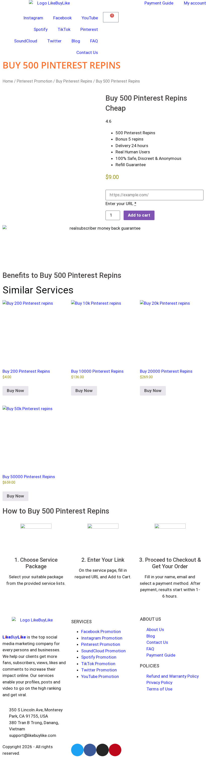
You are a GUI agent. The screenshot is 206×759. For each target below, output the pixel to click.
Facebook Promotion (101, 631)
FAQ (94, 40)
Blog (76, 40)
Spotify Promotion (98, 657)
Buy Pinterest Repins (74, 81)
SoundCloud (25, 40)
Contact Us (87, 52)
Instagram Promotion (101, 638)
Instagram (33, 17)
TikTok (64, 29)
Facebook (62, 17)
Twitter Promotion (99, 669)
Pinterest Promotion (34, 81)
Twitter (54, 40)
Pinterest (89, 29)
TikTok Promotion (98, 663)
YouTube (90, 17)
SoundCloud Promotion (103, 650)
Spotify (40, 29)
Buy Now (15, 390)
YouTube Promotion (100, 676)
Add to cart (139, 215)
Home (8, 81)
